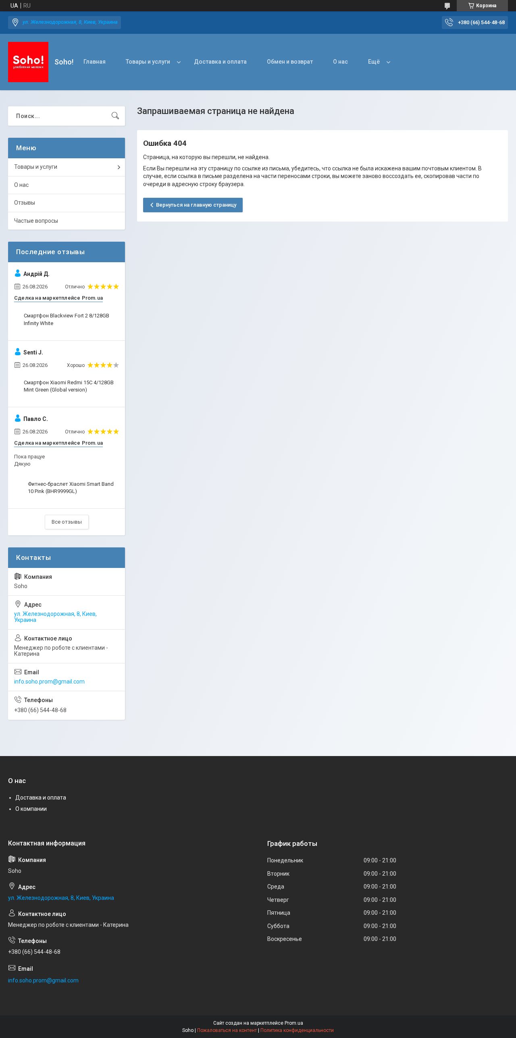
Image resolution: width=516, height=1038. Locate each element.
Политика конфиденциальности (297, 1030)
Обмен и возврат (290, 61)
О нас (340, 61)
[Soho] (28, 62)
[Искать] (115, 116)
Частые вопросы (36, 221)
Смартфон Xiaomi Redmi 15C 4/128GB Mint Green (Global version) (69, 386)
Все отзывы (67, 522)
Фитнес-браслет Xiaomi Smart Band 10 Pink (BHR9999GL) (71, 487)
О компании (31, 809)
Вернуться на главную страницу (196, 205)
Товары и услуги (148, 61)
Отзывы (24, 202)
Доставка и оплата (220, 61)
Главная (94, 61)
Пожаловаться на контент (227, 1030)
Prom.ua (294, 1023)
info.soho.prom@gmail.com (49, 681)
